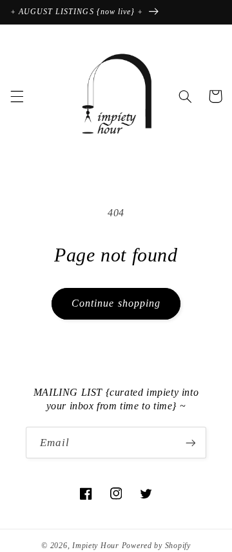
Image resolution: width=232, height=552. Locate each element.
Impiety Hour (95, 545)
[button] (17, 96)
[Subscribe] (191, 442)
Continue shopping (116, 303)
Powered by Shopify (156, 545)
